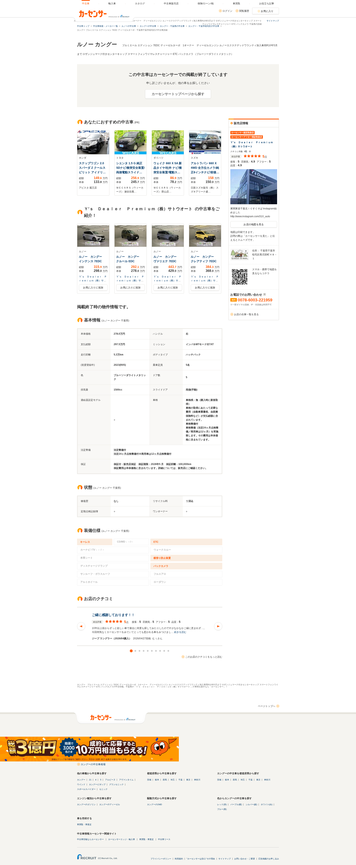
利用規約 (179, 859)
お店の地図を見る (254, 224)
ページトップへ (266, 706)
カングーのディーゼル (109, 804)
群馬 (165, 780)
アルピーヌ (110, 780)
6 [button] (152, 651)
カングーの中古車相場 (93, 764)
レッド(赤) (222, 804)
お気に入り (267, 11)
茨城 (149, 780)
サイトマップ (273, 21)
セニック (103, 789)
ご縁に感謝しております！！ (113, 615)
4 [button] (144, 651)
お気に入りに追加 (93, 287)
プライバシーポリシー (161, 859)
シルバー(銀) (251, 804)
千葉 (180, 780)
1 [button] (131, 651)
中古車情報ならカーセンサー (90, 839)
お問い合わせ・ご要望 (244, 859)
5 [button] (148, 651)
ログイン (227, 10)
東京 (188, 780)
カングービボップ (97, 784)
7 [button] (156, 651)
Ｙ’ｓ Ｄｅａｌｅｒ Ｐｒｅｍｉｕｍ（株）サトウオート (93, 280)
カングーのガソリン (86, 804)
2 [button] (135, 651)
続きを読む (180, 632)
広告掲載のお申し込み (268, 859)
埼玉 (173, 780)
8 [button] (160, 651)
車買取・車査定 (84, 824)
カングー (81, 780)
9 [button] (164, 651)
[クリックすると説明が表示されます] (264, 294)
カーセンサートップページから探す (178, 94)
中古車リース (164, 839)
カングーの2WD (154, 804)
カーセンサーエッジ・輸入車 (121, 839)
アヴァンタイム (126, 780)
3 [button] (139, 651)
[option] (149, 626)
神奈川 (197, 780)
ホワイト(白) (266, 804)
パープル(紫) (236, 804)
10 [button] (168, 651)
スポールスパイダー (86, 789)
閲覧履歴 (244, 10)
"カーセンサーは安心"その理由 (200, 859)
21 (90, 780)
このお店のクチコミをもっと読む (203, 656)
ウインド (81, 784)
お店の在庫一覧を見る (246, 314)
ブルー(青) (222, 809)
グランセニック (116, 784)
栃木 (157, 780)
